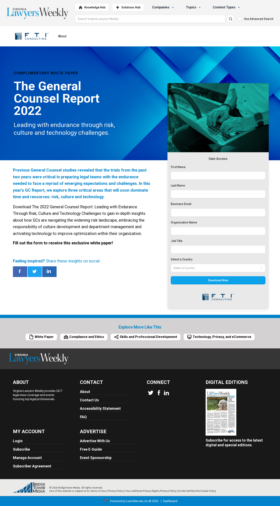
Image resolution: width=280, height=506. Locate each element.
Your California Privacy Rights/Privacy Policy (150, 491)
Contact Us (89, 400)
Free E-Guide (91, 449)
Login (18, 441)
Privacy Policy (116, 491)
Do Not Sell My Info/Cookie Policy (197, 491)
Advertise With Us (95, 441)
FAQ (83, 417)
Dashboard (170, 501)
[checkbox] (239, 19)
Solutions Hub (130, 7)
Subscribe (21, 449)
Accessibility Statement (100, 408)
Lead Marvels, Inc (137, 501)
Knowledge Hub (94, 7)
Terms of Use (98, 491)
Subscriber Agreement (32, 466)
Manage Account (27, 458)
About (85, 391)
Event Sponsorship (96, 458)
